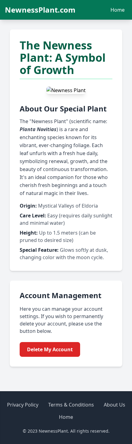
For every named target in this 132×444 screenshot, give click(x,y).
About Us (114, 404)
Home (118, 9)
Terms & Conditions (71, 404)
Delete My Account (50, 349)
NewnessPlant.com (40, 10)
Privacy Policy (22, 404)
